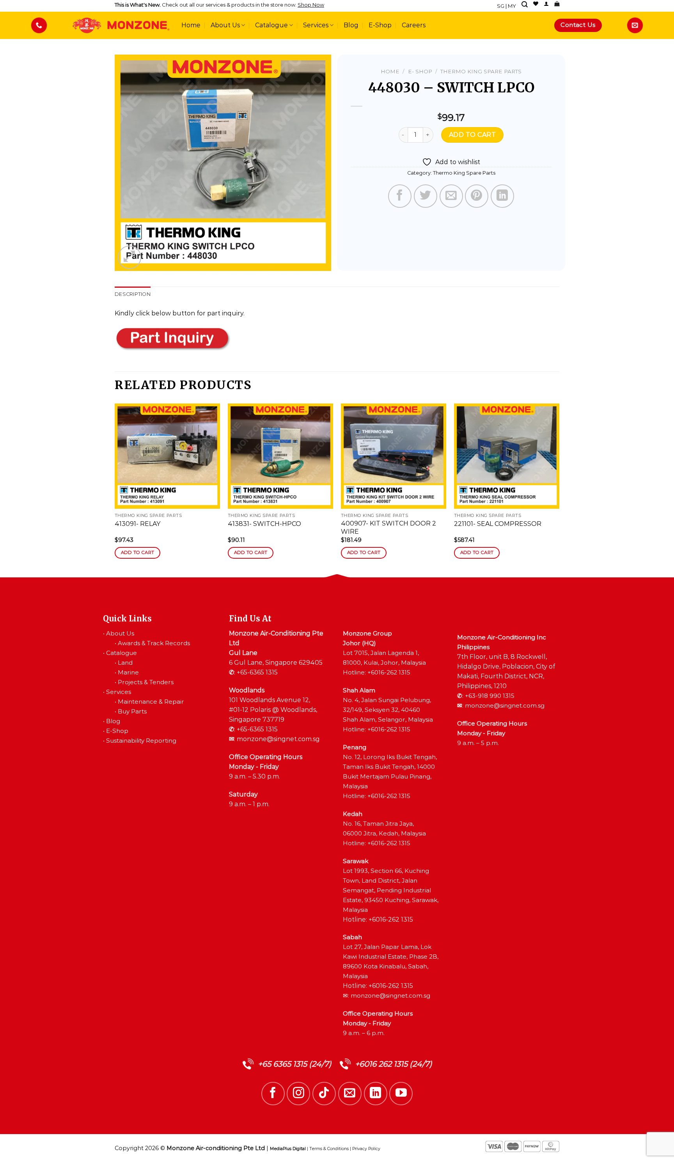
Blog (351, 25)
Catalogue (271, 25)
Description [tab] (133, 294)
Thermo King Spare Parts (480, 71)
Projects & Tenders (146, 682)
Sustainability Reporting (141, 740)
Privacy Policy (366, 1148)
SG (500, 6)
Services (315, 25)
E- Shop (420, 71)
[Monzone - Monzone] (121, 26)
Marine (128, 672)
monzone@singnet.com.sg (278, 739)
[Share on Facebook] (399, 196)
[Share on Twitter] (425, 196)
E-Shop (380, 25)
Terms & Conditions (329, 1148)
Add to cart (472, 134)
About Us (225, 25)
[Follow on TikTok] (324, 1093)
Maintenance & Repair (151, 701)
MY (512, 6)
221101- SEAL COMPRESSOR (497, 523)
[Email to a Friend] (451, 196)
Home (190, 25)
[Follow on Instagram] (298, 1093)
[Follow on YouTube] (401, 1093)
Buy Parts (132, 711)
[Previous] (115, 488)
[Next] (559, 488)
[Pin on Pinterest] (476, 196)
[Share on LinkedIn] (502, 196)
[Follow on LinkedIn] (375, 1093)
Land (125, 662)
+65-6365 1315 (257, 672)
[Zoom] (129, 257)
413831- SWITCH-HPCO (264, 523)
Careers (414, 25)
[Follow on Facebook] (273, 1093)
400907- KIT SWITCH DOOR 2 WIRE (388, 527)
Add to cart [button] (137, 552)
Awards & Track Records (154, 643)
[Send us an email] (350, 1093)
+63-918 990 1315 (489, 695)
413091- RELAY (137, 523)
